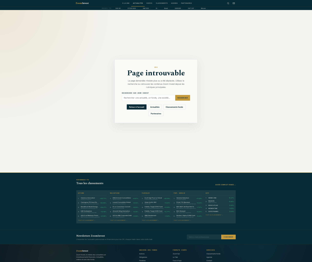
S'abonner (228, 237)
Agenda (174, 3)
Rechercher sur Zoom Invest (135, 93)
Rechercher (183, 98)
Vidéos (149, 3)
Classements (162, 3)
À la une (126, 3)
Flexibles (142, 261)
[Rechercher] (228, 3)
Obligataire (143, 257)
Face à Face (177, 261)
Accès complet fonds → (225, 184)
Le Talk (175, 257)
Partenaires (186, 3)
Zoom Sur (176, 254)
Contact (209, 261)
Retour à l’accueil (136, 107)
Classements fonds (174, 107)
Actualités (138, 3)
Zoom (82, 3)
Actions (142, 254)
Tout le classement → (87, 220)
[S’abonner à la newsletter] (233, 3)
